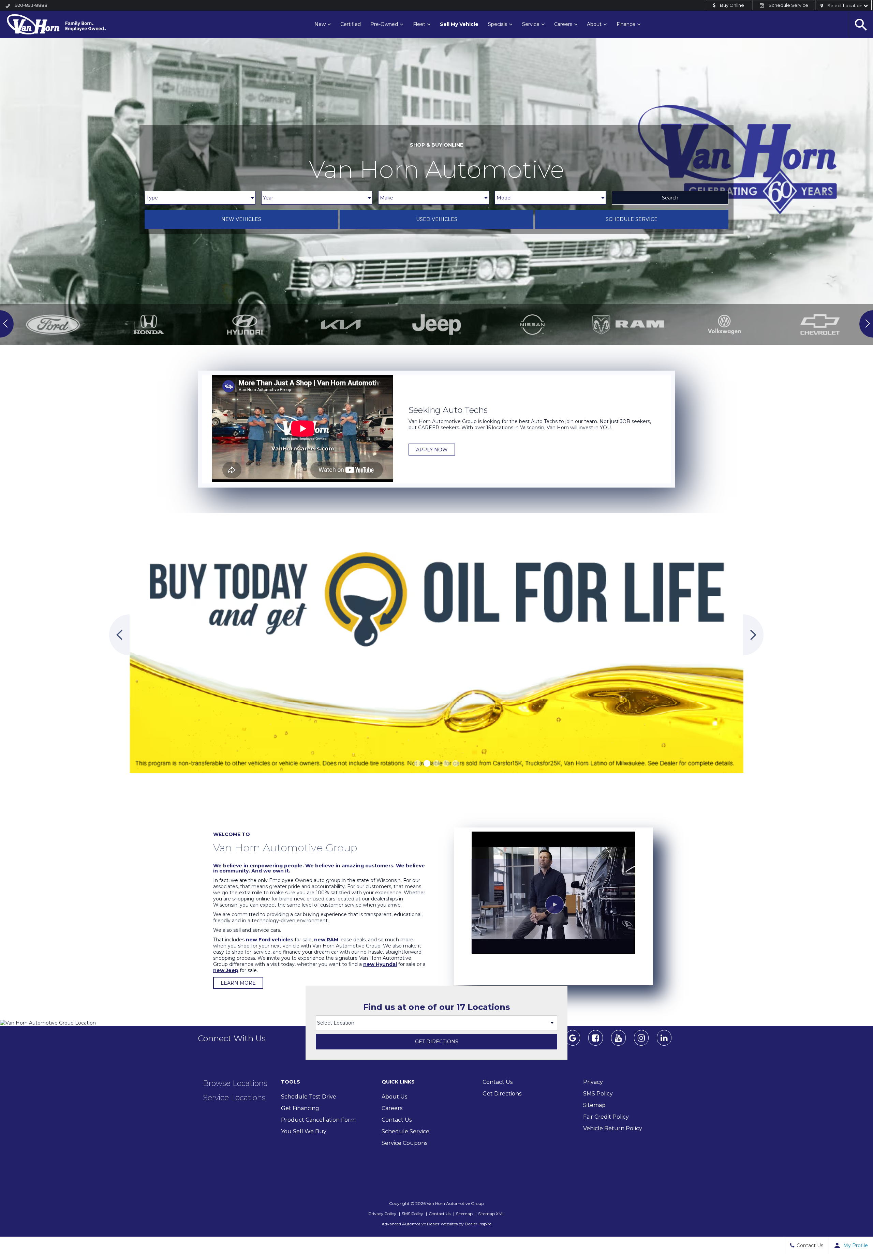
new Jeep (225, 970)
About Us (394, 1096)
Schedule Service (788, 5)
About (594, 24)
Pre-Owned (384, 24)
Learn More (238, 983)
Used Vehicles (436, 219)
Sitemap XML (491, 1213)
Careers (563, 24)
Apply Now (432, 450)
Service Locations (234, 1097)
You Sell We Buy (303, 1131)
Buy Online (731, 5)
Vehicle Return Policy (612, 1128)
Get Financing (300, 1108)
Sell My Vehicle (459, 24)
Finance (626, 24)
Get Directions (436, 1042)
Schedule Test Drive (308, 1096)
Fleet (419, 24)
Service (530, 24)
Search (670, 198)
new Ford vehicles (269, 940)
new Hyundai (380, 964)
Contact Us (397, 1120)
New (320, 24)
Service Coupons (404, 1143)
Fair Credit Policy (606, 1117)
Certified (350, 24)
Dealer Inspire (478, 1223)
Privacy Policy (382, 1213)
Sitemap (594, 1105)
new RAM (326, 940)
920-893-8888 (31, 5)
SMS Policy (598, 1093)
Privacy (593, 1082)
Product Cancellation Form (318, 1120)
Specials (497, 24)
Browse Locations (235, 1083)
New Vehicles (241, 219)
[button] (417, 763)
